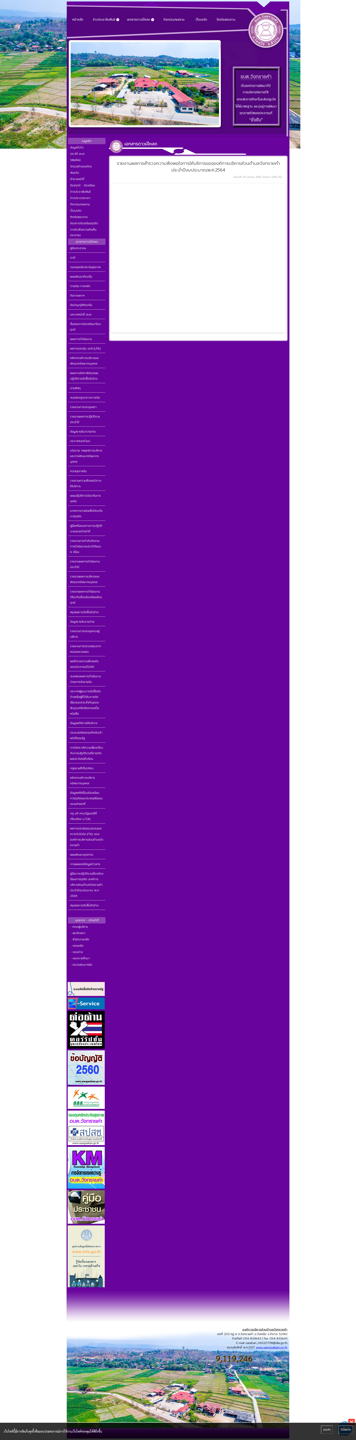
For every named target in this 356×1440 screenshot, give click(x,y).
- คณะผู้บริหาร (79, 927)
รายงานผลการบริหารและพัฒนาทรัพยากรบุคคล (85, 579)
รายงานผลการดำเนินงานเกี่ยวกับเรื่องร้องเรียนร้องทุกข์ (86, 597)
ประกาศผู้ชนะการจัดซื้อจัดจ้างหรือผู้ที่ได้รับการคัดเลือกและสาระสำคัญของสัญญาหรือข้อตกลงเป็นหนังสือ (85, 702)
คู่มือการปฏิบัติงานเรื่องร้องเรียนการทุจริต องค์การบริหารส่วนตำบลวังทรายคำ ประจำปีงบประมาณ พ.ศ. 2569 (86, 884)
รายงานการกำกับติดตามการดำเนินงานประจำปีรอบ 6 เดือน (85, 546)
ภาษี (72, 257)
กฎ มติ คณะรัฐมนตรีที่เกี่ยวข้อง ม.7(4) (83, 816)
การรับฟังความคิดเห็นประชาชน (83, 232)
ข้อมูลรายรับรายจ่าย (82, 621)
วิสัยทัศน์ (75, 160)
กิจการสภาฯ (77, 295)
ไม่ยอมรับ (346, 1429)
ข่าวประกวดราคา (80, 198)
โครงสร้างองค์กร (81, 166)
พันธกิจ (74, 173)
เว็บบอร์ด (201, 19)
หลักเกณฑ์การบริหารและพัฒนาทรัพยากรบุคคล (84, 361)
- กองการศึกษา (80, 958)
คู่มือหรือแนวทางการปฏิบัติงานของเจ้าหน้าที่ (86, 529)
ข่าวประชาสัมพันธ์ (80, 192)
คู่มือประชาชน (78, 248)
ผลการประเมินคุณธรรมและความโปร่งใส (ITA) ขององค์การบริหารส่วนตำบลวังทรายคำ (86, 836)
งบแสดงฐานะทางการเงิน (85, 397)
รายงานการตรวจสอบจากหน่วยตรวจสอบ (85, 649)
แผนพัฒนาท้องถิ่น (81, 276)
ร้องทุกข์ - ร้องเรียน (82, 185)
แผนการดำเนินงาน (81, 339)
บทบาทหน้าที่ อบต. (81, 314)
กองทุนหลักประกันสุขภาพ (85, 267)
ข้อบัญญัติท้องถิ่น (81, 305)
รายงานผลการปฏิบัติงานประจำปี (85, 419)
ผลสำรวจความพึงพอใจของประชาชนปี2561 (84, 664)
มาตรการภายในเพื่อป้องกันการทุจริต (86, 514)
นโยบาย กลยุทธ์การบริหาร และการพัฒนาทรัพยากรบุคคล (86, 456)
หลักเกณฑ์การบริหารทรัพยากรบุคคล (82, 781)
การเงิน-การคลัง (80, 286)
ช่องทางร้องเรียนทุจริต (84, 223)
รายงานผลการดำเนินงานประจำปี (85, 564)
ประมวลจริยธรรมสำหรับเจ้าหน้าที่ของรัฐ (86, 735)
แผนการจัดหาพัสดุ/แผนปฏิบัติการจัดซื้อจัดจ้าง (84, 376)
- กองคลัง (76, 946)
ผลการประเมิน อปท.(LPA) (85, 348)
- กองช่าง (76, 952)
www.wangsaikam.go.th (271, 1347)
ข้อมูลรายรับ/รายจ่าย (83, 431)
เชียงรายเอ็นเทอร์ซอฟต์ (273, 1368)
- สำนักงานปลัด (79, 939)
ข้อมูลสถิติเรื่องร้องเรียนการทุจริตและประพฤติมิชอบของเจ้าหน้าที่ (86, 798)
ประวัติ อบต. (77, 154)
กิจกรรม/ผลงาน (174, 19)
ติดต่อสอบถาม (226, 19)
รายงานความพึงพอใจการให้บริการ (85, 483)
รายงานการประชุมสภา (83, 407)
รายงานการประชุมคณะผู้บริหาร (84, 634)
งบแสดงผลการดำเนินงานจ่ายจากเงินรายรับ (85, 679)
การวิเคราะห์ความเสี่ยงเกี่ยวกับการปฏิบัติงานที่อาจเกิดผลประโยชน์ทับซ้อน (86, 753)
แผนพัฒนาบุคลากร (81, 854)
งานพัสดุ (75, 388)
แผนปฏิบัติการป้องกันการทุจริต (85, 499)
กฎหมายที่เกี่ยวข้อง (81, 768)
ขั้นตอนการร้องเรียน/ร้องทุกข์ (85, 327)
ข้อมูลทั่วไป (76, 147)
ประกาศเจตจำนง (80, 441)
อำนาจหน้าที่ (77, 179)
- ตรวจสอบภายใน (81, 964)
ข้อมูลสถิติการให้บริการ (84, 723)
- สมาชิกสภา (77, 933)
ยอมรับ (327, 1429)
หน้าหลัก (77, 19)
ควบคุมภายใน (78, 471)
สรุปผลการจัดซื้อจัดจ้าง (84, 612)
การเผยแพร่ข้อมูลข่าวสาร (85, 864)
